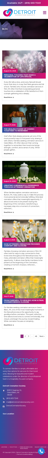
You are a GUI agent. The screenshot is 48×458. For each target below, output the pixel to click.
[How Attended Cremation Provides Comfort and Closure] (24, 231)
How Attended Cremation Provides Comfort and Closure (22, 245)
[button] (44, 12)
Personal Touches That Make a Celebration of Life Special (19, 76)
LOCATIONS (4, 447)
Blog (30, 454)
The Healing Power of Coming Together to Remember (19, 130)
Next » (42, 336)
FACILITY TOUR (13, 447)
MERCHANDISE (24, 448)
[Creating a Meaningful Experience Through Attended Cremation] (24, 172)
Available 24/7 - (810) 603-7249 (24, 3)
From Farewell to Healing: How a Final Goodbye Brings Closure (24, 301)
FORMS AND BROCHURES (26, 447)
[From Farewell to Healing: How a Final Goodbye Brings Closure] (24, 287)
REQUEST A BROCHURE (40, 447)
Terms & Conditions (23, 454)
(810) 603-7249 (12, 398)
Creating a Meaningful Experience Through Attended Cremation (21, 186)
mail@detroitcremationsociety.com (20, 402)
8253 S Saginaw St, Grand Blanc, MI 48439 (14, 392)
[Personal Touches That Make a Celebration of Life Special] (24, 62)
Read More (8, 97)
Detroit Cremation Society (24, 452)
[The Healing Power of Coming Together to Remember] (24, 116)
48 (36, 336)
